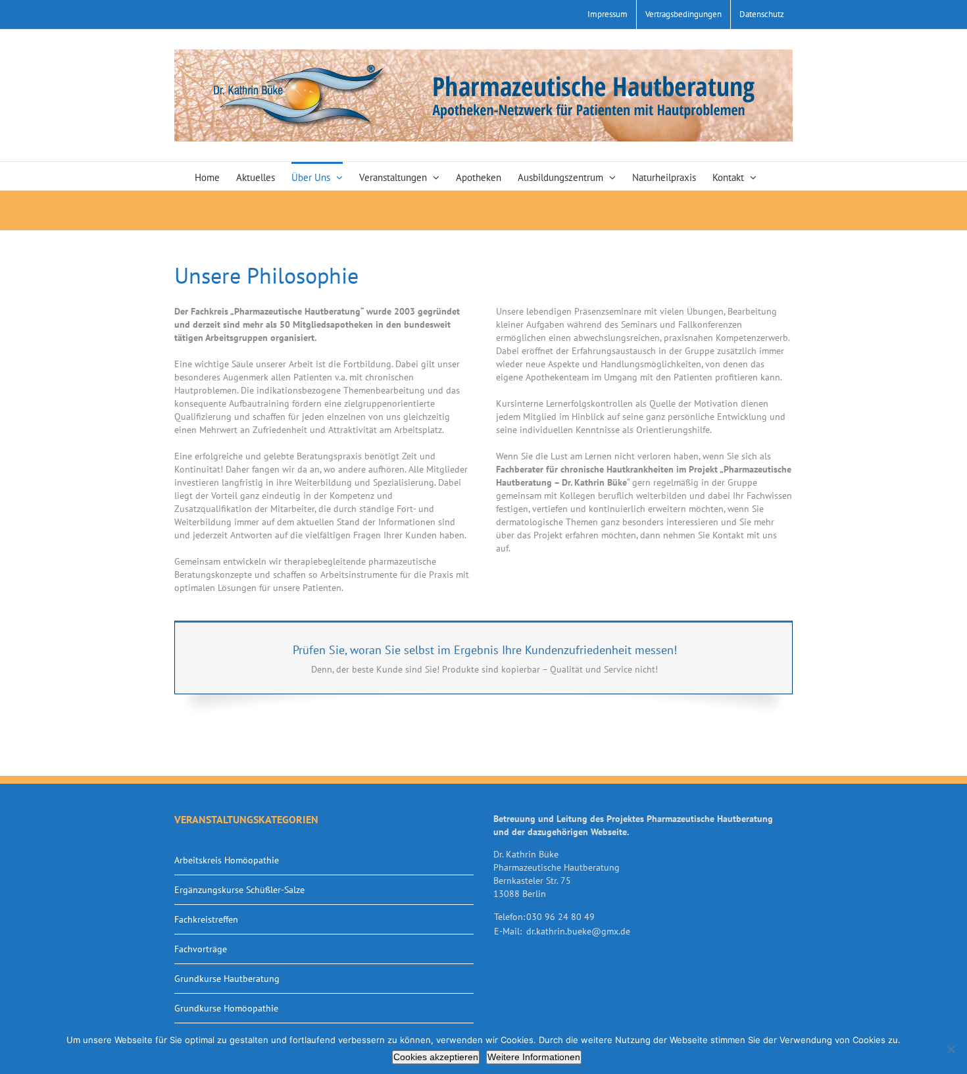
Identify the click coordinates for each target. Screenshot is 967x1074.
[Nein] (950, 1049)
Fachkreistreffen (206, 919)
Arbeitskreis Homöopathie (226, 860)
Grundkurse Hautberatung (227, 978)
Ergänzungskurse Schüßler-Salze (239, 890)
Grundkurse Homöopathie (226, 1008)
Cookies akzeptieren (435, 1057)
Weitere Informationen (533, 1057)
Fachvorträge (200, 949)
